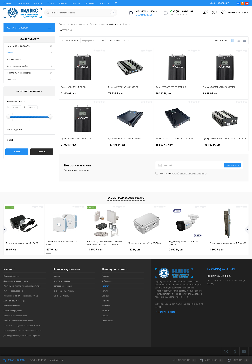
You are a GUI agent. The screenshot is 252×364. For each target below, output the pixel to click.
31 (51, 79)
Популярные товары (61, 281)
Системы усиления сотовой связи (18, 321)
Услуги (50, 3)
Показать (17, 152)
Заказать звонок (144, 14)
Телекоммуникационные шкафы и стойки (22, 326)
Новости (76, 3)
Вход (212, 3)
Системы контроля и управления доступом (22, 286)
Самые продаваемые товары (126, 198)
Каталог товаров (17, 27)
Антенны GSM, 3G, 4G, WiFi (18, 46)
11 (51, 59)
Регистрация (223, 3)
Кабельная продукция (13, 311)
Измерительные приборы (18, 66)
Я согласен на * (183, 173)
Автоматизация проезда (14, 301)
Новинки (56, 276)
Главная (7, 3)
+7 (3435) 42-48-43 (37, 360)
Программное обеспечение (15, 316)
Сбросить (42, 152)
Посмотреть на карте (165, 312)
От (8, 107)
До (24, 107)
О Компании (23, 3)
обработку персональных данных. (189, 173)
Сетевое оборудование (13, 291)
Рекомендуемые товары (63, 291)
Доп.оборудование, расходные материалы (22, 335)
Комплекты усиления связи (19, 73)
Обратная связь (16, 360)
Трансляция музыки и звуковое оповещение (23, 331)
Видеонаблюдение (12, 276)
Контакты (104, 3)
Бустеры (10, 53)
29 (51, 73)
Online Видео (107, 321)
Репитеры (11, 79)
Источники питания (12, 306)
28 (51, 46)
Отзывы (105, 316)
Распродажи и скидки (62, 286)
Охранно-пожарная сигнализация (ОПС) (21, 296)
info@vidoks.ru (222, 275)
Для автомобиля (14, 59)
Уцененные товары (61, 296)
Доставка (89, 3)
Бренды (63, 3)
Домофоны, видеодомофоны (16, 281)
